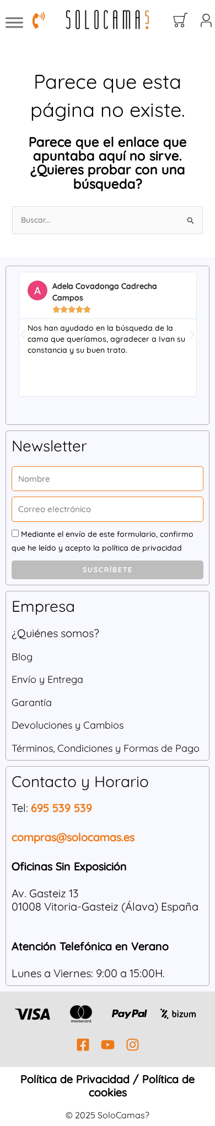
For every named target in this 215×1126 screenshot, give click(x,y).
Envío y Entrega (47, 679)
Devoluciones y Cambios (67, 725)
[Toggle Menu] (14, 22)
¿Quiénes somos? (55, 633)
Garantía (32, 702)
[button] (22, 334)
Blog (22, 656)
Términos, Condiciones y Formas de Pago (106, 748)
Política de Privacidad (75, 1079)
